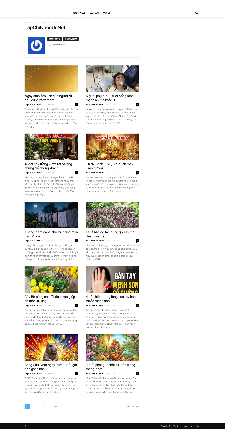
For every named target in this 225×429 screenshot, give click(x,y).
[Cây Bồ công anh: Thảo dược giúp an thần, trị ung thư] (51, 279)
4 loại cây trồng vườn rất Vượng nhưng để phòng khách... (48, 166)
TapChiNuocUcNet (33, 104)
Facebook (165, 426)
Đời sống (79, 13)
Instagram (187, 426)
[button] (196, 13)
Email (198, 426)
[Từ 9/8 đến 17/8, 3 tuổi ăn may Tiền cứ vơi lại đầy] (112, 147)
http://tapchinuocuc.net (56, 45)
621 (55, 406)
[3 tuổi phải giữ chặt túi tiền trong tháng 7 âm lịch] (112, 347)
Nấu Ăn (94, 13)
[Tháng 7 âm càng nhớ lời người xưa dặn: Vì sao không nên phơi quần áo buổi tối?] (51, 215)
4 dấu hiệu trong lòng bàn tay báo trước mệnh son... (111, 299)
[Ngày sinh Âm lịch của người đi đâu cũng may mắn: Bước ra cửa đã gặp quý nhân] (51, 78)
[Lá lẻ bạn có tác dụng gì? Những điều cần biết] (112, 215)
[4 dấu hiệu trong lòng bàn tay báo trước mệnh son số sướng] (112, 279)
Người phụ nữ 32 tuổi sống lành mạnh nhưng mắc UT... (110, 98)
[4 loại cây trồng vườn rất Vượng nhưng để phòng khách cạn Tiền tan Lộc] (51, 147)
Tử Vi (106, 13)
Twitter (176, 426)
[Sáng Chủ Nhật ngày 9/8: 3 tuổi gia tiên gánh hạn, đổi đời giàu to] (51, 347)
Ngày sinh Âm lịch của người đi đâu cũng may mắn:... (48, 98)
